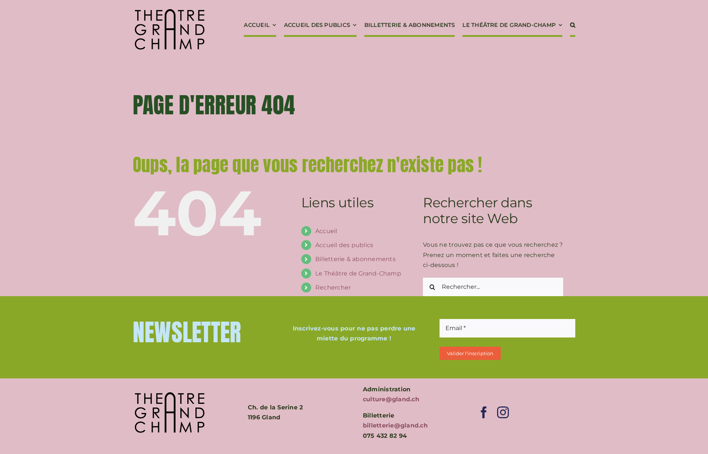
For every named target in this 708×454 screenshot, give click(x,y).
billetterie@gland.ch (395, 425)
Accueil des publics (344, 245)
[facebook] (484, 412)
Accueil (326, 231)
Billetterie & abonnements (355, 259)
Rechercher (333, 287)
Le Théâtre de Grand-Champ (358, 273)
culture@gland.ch (391, 399)
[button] (572, 26)
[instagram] (503, 412)
